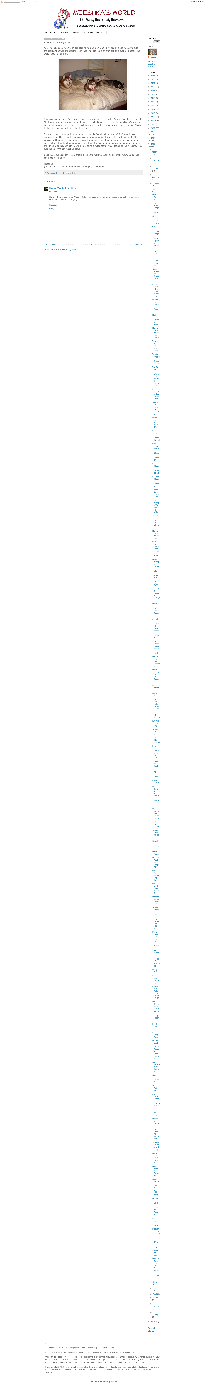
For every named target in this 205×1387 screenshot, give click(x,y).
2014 (153, 109)
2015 (153, 105)
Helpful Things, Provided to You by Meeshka (155, 568)
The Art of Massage (156, 962)
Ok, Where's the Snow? (156, 1066)
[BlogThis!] (69, 173)
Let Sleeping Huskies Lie (155, 468)
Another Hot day (155, 1252)
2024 (153, 83)
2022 (153, 90)
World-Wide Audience (155, 833)
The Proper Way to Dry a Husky (155, 647)
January (155, 1315)
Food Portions (155, 1026)
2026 (153, 75)
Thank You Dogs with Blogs (155, 1189)
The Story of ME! (156, 824)
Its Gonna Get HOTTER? (155, 394)
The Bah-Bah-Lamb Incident (155, 705)
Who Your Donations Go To (156, 345)
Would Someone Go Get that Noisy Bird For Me (155, 917)
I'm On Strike (155, 1180)
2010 (153, 124)
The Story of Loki (156, 740)
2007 (153, 138)
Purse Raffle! (156, 781)
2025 (153, 79)
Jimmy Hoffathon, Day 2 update (155, 408)
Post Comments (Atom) (66, 249)
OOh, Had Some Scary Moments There (155, 549)
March (155, 1298)
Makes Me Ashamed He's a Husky (155, 992)
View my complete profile (151, 64)
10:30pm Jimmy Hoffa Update (156, 521)
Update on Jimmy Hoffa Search (156, 609)
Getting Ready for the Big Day (156, 875)
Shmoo (153, 58)
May (155, 1288)
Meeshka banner (155, 1122)
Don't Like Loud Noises (155, 1157)
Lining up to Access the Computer (155, 752)
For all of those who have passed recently (155, 628)
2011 (153, 121)
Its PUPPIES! (155, 687)
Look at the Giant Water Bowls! (156, 435)
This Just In (156, 716)
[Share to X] (71, 173)
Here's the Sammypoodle (156, 661)
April (155, 1294)
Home (45, 32)
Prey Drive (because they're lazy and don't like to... (156, 1104)
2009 (153, 128)
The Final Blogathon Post (155, 207)
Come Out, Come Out (155, 1078)
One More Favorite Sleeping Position (155, 452)
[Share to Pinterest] (75, 173)
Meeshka (90, 32)
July (154, 189)
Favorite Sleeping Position (155, 481)
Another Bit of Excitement (155, 493)
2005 (153, 1322)
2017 (153, 98)
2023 (153, 87)
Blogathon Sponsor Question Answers (156, 1206)
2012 (153, 117)
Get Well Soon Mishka (155, 888)
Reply (51, 208)
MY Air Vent (155, 1042)
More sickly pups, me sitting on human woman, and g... (155, 943)
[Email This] (67, 173)
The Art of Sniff (155, 763)
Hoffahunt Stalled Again (155, 319)
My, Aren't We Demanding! (155, 813)
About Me (52, 32)
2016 (153, 102)
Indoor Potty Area (155, 1034)
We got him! (155, 971)
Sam (84, 32)
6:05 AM (72, 188)
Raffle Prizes (155, 853)
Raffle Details (155, 197)
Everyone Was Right (155, 723)
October (155, 169)
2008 (153, 132)
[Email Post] (62, 173)
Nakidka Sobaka (63, 32)
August (156, 183)
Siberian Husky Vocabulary (155, 1146)
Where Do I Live (155, 731)
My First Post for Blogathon (155, 862)
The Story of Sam (155, 773)
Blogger (114, 1381)
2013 (153, 113)
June (155, 1282)
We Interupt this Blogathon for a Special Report (155, 237)
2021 (153, 94)
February (155, 1306)
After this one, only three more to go (155, 258)
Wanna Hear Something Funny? (156, 305)
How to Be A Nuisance (155, 534)
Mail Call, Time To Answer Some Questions (156, 796)
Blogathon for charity (156, 1231)
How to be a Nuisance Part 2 (155, 332)
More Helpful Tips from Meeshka (156, 290)
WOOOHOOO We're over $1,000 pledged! (155, 376)
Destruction (156, 694)
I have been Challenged (155, 979)
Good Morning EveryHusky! (155, 275)
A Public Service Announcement (156, 1052)
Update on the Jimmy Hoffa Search (156, 675)
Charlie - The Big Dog (59, 188)
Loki (97, 32)
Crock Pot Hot (154, 1088)
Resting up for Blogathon (155, 900)
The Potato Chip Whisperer (156, 1134)
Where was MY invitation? (155, 422)
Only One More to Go (155, 219)
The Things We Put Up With (155, 506)
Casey (103, 32)
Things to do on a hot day (155, 1242)
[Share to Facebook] (73, 173)
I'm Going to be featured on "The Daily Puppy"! (155, 1011)
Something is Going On (155, 844)
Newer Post (50, 245)
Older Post (137, 245)
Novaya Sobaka (75, 32)
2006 (153, 144)
